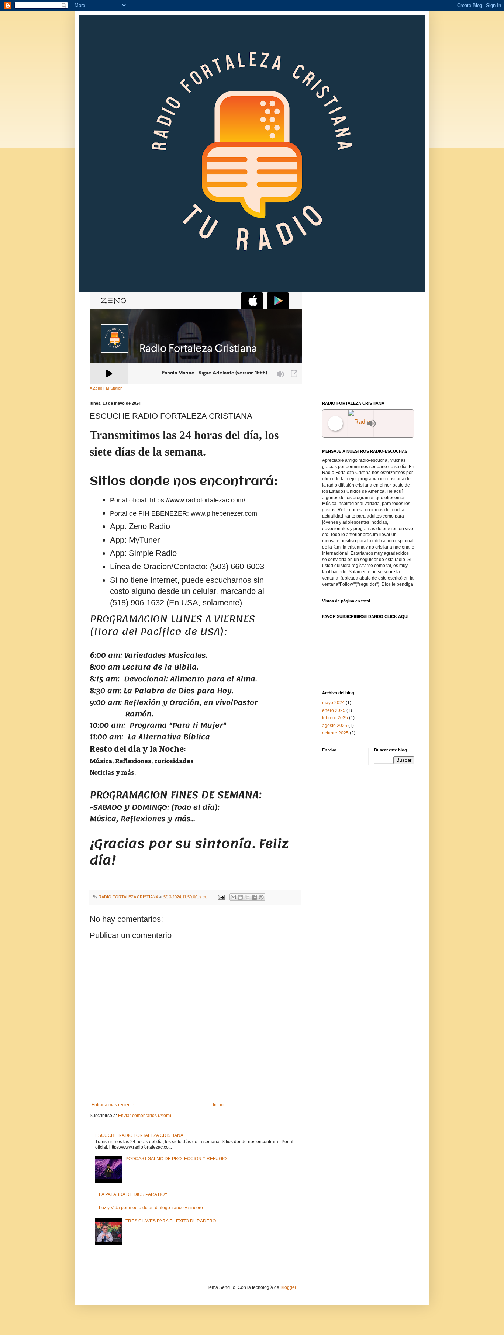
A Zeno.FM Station (106, 388)
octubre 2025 (335, 733)
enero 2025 (333, 710)
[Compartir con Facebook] (254, 897)
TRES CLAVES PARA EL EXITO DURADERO (170, 1221)
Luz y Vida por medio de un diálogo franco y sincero (151, 1207)
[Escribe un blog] (240, 897)
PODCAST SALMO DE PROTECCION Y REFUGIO (176, 1158)
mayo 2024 (333, 702)
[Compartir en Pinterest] (261, 897)
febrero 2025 (335, 717)
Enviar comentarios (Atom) (144, 1115)
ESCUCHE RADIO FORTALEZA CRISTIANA (139, 1135)
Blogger (288, 1287)
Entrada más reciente (113, 1104)
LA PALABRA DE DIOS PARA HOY (133, 1194)
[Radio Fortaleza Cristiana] (355, 424)
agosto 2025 (334, 725)
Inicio (218, 1104)
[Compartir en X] (247, 897)
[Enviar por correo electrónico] (233, 897)
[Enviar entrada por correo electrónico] (221, 897)
